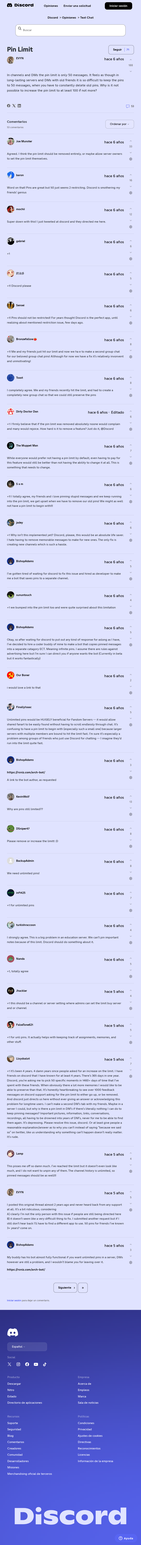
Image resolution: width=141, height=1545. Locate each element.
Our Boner (23, 675)
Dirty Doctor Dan (27, 411)
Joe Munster (24, 141)
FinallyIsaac (24, 707)
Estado (11, 1396)
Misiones (13, 1467)
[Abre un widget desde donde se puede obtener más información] (126, 1538)
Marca (82, 1396)
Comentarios (15, 1442)
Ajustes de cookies (90, 1435)
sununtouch (24, 595)
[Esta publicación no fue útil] (131, 71)
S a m (19, 484)
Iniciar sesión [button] (118, 5)
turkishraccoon (26, 925)
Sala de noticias (88, 1402)
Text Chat (87, 17)
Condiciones (86, 1423)
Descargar (14, 1383)
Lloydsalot (23, 1058)
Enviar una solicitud (77, 5)
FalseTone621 (24, 1025)
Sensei (20, 305)
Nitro (10, 1390)
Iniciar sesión (14, 1300)
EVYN (20, 58)
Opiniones (51, 5)
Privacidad (85, 1429)
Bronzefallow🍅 (26, 339)
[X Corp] (14, 105)
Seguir (117, 49)
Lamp (19, 1153)
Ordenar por (118, 124)
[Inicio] (20, 6)
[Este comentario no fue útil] (131, 152)
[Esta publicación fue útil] (131, 59)
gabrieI (20, 241)
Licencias (84, 1454)
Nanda (20, 959)
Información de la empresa (95, 1461)
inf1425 (20, 893)
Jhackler (21, 990)
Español (17, 1346)
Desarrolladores (18, 1461)
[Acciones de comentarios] (131, 159)
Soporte (12, 1423)
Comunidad (15, 1454)
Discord (53, 17)
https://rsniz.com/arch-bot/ (26, 772)
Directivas (84, 1442)
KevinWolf (22, 796)
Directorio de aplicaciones (24, 1402)
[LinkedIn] (19, 105)
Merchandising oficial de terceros (29, 1473)
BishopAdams (25, 561)
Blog (10, 1435)
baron (20, 175)
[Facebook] (8, 105)
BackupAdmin (25, 861)
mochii (20, 209)
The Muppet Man (27, 445)
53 (132, 106)
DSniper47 (23, 828)
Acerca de (84, 1383)
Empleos (83, 1390)
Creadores (14, 1448)
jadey (19, 522)
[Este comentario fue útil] (131, 141)
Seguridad (14, 1429)
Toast (19, 377)
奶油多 (20, 273)
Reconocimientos (89, 1448)
